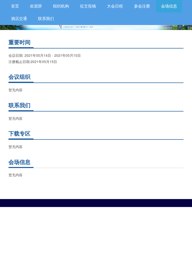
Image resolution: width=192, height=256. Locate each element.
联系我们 (46, 18)
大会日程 (115, 6)
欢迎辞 (36, 6)
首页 (15, 6)
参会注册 (142, 6)
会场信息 (169, 6)
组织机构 (61, 6)
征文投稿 (88, 6)
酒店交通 (19, 18)
